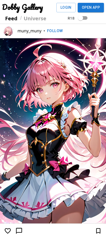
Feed (11, 18)
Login (66, 7)
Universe (35, 18)
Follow (55, 31)
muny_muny (29, 31)
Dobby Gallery (22, 7)
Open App (91, 7)
